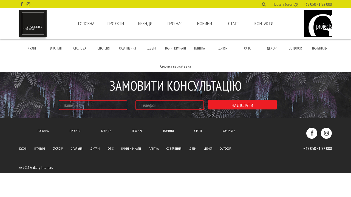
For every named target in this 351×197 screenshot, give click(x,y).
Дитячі (223, 48)
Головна (86, 24)
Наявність (319, 48)
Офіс (247, 48)
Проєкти (115, 24)
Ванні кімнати (175, 48)
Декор (271, 48)
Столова (79, 48)
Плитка (199, 48)
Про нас (175, 24)
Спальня (103, 48)
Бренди (145, 24)
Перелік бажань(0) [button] (285, 4)
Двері (151, 48)
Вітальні (56, 48)
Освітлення (127, 48)
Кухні (32, 48)
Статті (234, 24)
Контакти (263, 24)
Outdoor (295, 48)
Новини (204, 24)
